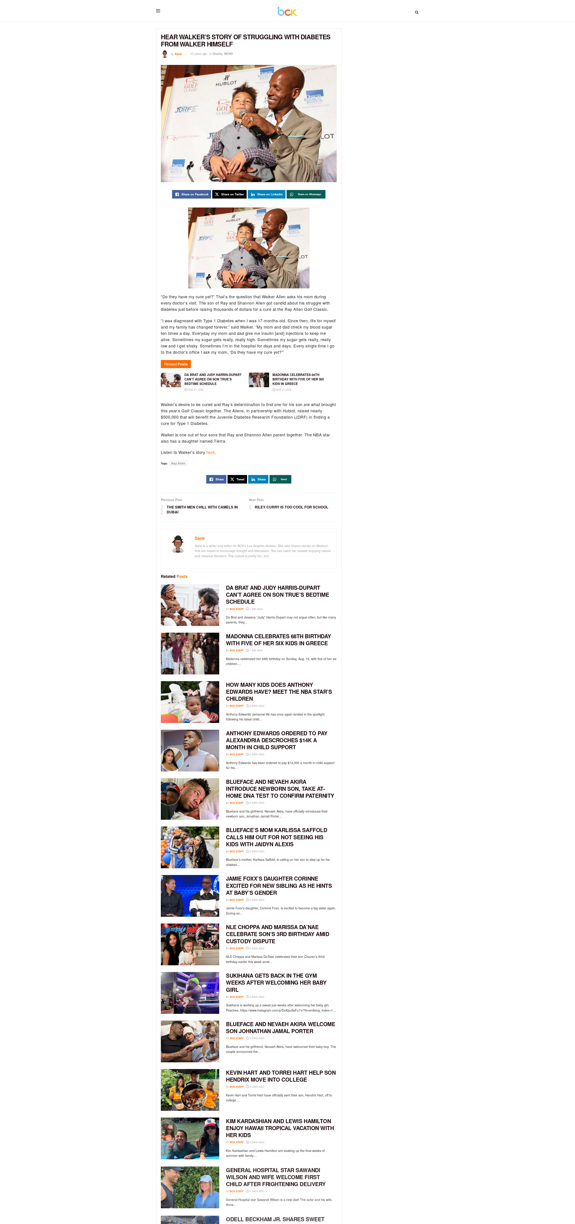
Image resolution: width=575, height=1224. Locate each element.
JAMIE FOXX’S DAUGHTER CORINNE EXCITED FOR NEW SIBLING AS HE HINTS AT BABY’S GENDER (279, 885)
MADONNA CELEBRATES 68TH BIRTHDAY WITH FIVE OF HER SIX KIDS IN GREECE (278, 639)
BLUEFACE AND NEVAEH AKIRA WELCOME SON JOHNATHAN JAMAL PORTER (280, 1027)
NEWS (228, 53)
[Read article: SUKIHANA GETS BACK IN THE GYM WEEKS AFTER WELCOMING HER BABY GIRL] (190, 993)
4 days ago (256, 1038)
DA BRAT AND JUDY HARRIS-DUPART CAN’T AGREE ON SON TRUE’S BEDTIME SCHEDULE (277, 594)
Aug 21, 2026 (195, 389)
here (210, 452)
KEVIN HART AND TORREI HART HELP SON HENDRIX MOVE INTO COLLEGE (281, 1076)
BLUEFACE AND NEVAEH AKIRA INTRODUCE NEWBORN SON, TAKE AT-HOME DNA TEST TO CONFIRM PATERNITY (280, 788)
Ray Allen (178, 463)
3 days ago (256, 948)
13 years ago (198, 53)
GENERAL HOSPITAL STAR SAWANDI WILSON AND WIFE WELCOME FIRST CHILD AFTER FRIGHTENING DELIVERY (276, 1176)
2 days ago (256, 705)
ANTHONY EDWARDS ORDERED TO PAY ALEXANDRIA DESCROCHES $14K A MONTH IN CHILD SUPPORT (276, 740)
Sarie (178, 53)
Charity (217, 53)
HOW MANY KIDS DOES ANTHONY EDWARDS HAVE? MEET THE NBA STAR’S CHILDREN (279, 691)
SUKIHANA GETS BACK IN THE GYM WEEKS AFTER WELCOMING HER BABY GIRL (276, 982)
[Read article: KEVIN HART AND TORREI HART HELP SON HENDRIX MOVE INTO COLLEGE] (190, 1090)
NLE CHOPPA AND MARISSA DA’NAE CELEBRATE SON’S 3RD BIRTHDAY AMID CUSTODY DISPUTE (277, 934)
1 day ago (256, 609)
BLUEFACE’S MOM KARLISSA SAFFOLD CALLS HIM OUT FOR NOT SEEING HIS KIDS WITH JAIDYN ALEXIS (276, 837)
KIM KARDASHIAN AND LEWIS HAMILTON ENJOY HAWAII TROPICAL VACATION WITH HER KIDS (280, 1128)
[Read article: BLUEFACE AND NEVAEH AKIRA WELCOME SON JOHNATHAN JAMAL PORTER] (190, 1041)
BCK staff (237, 609)
